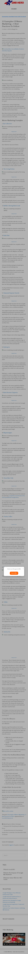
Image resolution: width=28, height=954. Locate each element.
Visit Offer (14, 573)
